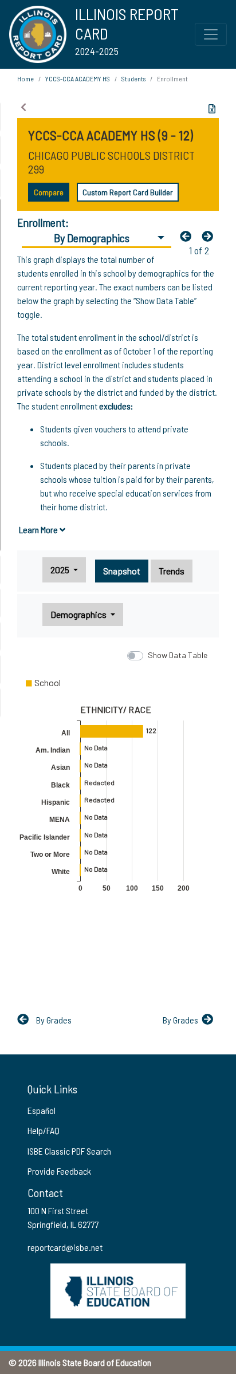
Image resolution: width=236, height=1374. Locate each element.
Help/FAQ (43, 1130)
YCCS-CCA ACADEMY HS (77, 78)
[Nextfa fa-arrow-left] (210, 236)
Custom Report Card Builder (127, 192)
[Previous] (188, 236)
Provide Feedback (59, 1171)
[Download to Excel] (212, 109)
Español (41, 1110)
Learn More (39, 529)
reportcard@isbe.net (65, 1247)
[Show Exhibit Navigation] (23, 107)
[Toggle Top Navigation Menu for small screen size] (211, 34)
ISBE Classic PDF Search (69, 1150)
